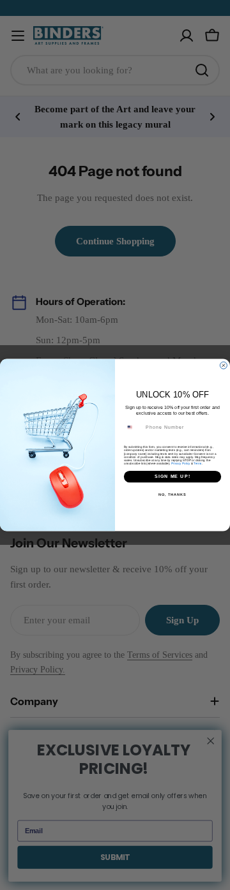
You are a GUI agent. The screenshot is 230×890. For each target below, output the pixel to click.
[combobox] (133, 427)
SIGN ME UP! (172, 476)
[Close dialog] (223, 365)
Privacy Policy (180, 463)
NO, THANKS (172, 494)
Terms (197, 463)
